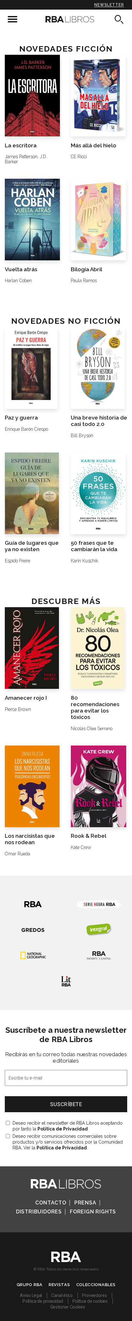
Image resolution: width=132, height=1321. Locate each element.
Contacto (50, 1203)
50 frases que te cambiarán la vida (94, 546)
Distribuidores (39, 1212)
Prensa (85, 1203)
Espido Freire (17, 560)
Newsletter (109, 5)
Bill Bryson (82, 435)
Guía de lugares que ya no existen (32, 546)
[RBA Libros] (66, 19)
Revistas (59, 1284)
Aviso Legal (31, 1295)
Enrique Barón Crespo (26, 429)
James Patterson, (21, 156)
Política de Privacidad (62, 1128)
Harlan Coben (18, 280)
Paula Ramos (84, 280)
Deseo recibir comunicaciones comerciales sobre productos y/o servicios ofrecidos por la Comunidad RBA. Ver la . (67, 1142)
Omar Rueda (17, 853)
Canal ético (62, 1295)
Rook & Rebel (88, 836)
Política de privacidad (42, 1301)
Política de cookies (90, 1301)
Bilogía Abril (86, 269)
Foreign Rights (93, 1212)
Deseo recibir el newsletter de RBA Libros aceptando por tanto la (67, 1126)
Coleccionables (96, 1284)
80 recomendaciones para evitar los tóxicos (95, 707)
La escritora (21, 145)
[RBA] (66, 1260)
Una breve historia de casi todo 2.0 (99, 420)
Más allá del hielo (93, 145)
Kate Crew (81, 847)
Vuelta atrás (21, 269)
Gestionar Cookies (67, 1306)
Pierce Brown (18, 709)
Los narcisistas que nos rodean (30, 839)
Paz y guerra (21, 417)
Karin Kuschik (84, 560)
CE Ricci (79, 156)
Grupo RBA (30, 1284)
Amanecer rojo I (26, 698)
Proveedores (94, 1295)
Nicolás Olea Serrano (91, 728)
